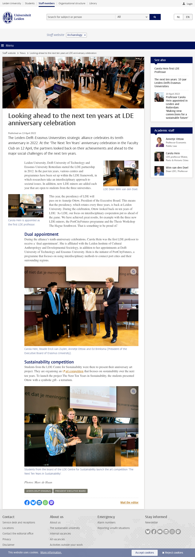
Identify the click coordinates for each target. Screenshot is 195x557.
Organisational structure (72, 3)
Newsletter (151, 522)
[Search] (155, 17)
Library (93, 3)
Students (30, 3)
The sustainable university (65, 528)
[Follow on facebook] (154, 531)
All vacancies (57, 539)
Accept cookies (144, 553)
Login (190, 3)
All (119, 17)
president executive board (70, 491)
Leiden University (11, 3)
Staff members (47, 3)
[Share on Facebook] (27, 502)
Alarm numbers (106, 522)
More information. (51, 552)
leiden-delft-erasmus (38, 491)
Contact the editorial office (17, 533)
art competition (74, 371)
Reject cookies (174, 553)
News (23, 53)
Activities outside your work (66, 545)
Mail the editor (129, 502)
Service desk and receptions (18, 522)
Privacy (6, 539)
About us (55, 522)
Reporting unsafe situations (114, 528)
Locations (8, 528)
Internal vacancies (60, 533)
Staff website (9, 53)
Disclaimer (8, 545)
